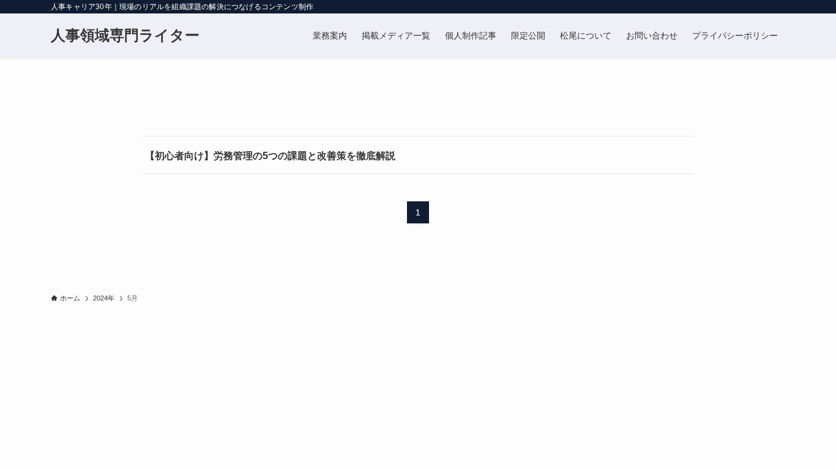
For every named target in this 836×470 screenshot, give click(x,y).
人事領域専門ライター (125, 35)
